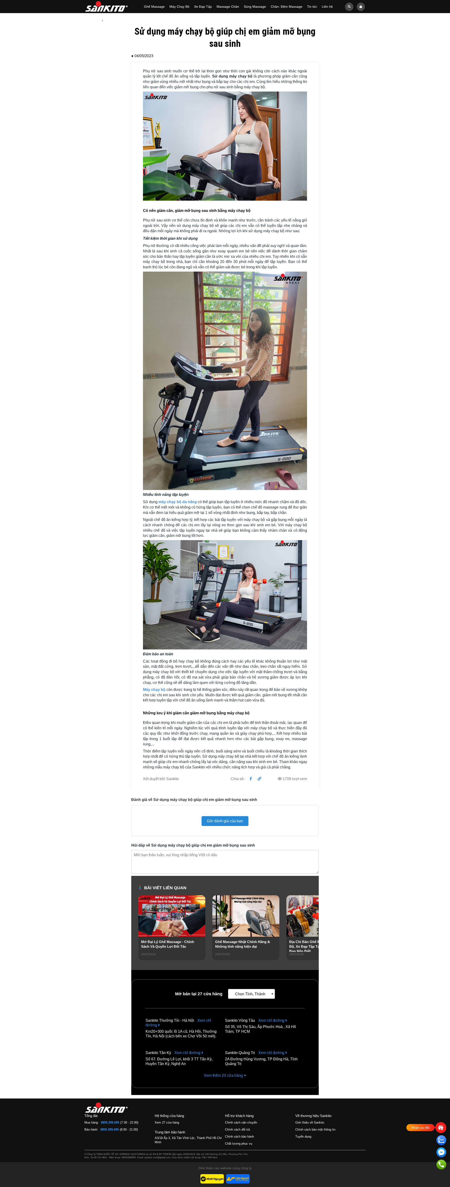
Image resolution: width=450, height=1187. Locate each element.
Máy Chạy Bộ (179, 6)
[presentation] (142, 934)
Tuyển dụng (303, 1136)
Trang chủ (91, 20)
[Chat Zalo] (441, 1141)
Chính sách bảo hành (239, 1136)
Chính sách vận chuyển (241, 1122)
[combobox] (251, 994)
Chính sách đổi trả (237, 1129)
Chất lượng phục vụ (238, 1143)
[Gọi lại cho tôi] (441, 1165)
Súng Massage (255, 6)
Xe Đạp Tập (203, 6)
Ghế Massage (154, 6)
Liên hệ (327, 6)
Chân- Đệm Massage (286, 6)
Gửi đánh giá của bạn (225, 821)
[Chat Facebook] (441, 1153)
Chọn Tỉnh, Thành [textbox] (250, 994)
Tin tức (312, 6)
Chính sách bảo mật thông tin (315, 1129)
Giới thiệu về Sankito (309, 1122)
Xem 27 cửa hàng (167, 1122)
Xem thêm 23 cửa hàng (224, 1075)
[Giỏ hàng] (361, 6)
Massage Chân (228, 6)
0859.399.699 (110, 1122)
